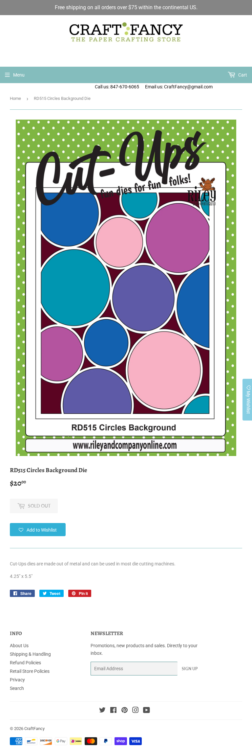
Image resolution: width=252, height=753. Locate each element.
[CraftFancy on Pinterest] (124, 711)
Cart (242, 75)
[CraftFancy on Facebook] (113, 711)
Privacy (17, 679)
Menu (19, 75)
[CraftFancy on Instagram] (135, 711)
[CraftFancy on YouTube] (146, 711)
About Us (19, 645)
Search (17, 688)
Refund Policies (25, 662)
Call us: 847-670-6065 (117, 86)
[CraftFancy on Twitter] (102, 711)
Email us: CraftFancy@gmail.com (198, 86)
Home (15, 98)
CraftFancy (34, 728)
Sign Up (190, 668)
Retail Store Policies (30, 671)
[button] (38, 529)
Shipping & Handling (30, 654)
